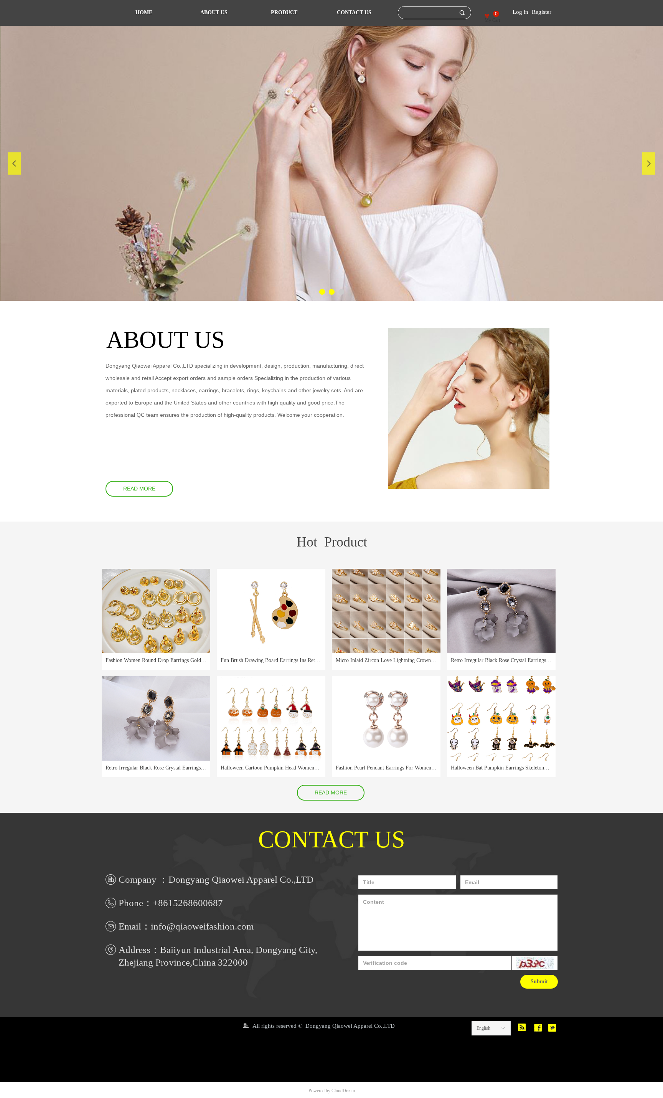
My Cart (492, 20)
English (483, 1028)
